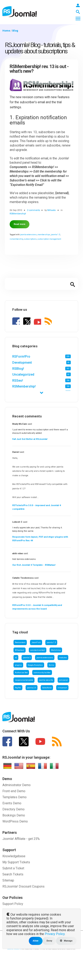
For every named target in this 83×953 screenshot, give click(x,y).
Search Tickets (12, 874)
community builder (42, 672)
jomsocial (63, 680)
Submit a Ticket (13, 868)
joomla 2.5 (31, 688)
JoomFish (36, 642)
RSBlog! (18, 369)
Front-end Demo (13, 791)
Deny (49, 940)
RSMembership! (24, 386)
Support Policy (12, 904)
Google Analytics (35, 665)
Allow (35, 940)
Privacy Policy (55, 934)
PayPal (18, 688)
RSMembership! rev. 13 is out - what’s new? (39, 69)
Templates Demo (14, 797)
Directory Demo (13, 809)
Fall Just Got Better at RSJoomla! (29, 439)
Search (73, 284)
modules (63, 657)
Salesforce (47, 688)
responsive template (24, 680)
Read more (19, 224)
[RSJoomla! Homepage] (19, 11)
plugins (18, 665)
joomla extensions (44, 657)
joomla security (46, 680)
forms (51, 665)
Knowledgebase (13, 856)
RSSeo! (17, 380)
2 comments (33, 210)
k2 (16, 657)
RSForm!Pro (21, 356)
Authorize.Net (21, 672)
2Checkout (19, 650)
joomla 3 (26, 657)
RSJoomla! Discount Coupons (23, 886)
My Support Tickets (16, 862)
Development (22, 362)
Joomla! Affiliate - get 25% (21, 839)
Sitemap (8, 880)
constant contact (37, 650)
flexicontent (20, 642)
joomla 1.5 (51, 642)
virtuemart (62, 688)
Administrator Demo (16, 785)
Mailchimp (56, 650)
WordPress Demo (15, 821)
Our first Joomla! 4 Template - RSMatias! (33, 565)
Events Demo (11, 803)
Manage (68, 940)
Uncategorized (23, 374)
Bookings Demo (13, 815)
